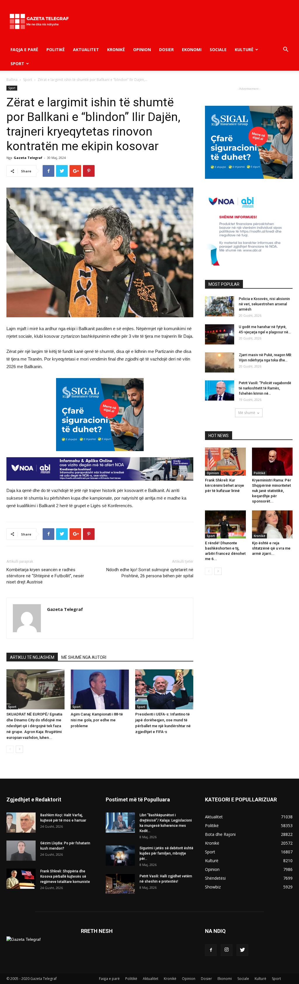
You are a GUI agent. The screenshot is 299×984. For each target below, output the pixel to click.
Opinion (142, 49)
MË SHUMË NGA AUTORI (83, 657)
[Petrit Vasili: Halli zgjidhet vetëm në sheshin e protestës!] (120, 884)
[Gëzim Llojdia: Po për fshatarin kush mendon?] (21, 851)
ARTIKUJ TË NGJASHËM (32, 657)
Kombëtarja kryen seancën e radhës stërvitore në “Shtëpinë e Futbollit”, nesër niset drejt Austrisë (45, 576)
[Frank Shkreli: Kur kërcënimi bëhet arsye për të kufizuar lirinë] (225, 462)
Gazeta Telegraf (28, 157)
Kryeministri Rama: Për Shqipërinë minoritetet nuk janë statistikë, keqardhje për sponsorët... (271, 490)
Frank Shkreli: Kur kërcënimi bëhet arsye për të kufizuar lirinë (224, 485)
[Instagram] (226, 950)
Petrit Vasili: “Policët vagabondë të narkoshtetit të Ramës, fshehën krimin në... (265, 388)
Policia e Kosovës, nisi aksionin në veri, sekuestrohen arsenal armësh (264, 304)
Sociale (218, 49)
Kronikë (116, 49)
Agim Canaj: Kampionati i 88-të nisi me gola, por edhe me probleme (97, 720)
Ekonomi (191, 49)
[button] (286, 50)
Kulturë (244, 49)
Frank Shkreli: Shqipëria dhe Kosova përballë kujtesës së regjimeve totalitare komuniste (65, 876)
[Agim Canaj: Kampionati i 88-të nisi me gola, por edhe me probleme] (100, 689)
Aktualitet (86, 49)
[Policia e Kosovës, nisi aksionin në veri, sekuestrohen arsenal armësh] (219, 306)
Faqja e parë (24, 49)
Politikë (55, 49)
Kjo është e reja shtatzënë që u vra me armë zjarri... (271, 548)
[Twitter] (242, 950)
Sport (17, 63)
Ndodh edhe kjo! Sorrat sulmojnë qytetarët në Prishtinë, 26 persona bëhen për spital (149, 572)
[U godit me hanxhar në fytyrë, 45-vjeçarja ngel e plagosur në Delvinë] (219, 334)
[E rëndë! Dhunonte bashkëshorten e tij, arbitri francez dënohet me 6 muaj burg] (225, 524)
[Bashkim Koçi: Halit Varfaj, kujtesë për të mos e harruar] (21, 823)
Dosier (166, 49)
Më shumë (246, 412)
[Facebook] (211, 950)
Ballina (12, 79)
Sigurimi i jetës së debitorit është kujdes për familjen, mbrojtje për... (166, 853)
